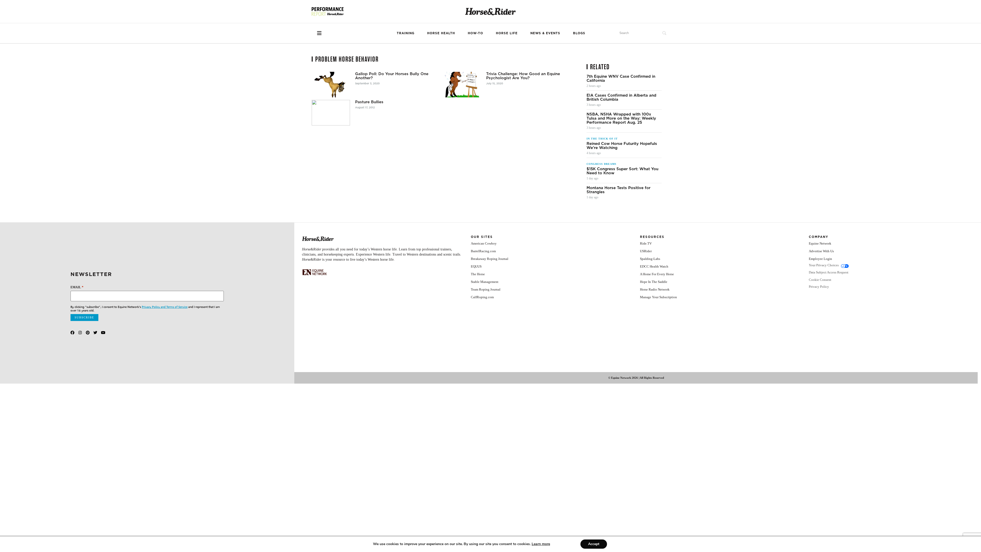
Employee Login (820, 259)
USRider (646, 251)
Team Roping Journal (485, 289)
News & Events (545, 33)
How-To (475, 33)
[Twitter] (95, 333)
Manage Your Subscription (658, 297)
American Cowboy (484, 243)
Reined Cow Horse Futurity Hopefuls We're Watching (622, 146)
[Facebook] (72, 333)
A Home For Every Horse (657, 274)
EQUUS (476, 266)
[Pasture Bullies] (331, 112)
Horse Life (507, 33)
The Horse (478, 274)
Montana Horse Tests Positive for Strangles (618, 190)
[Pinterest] (88, 333)
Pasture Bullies (369, 102)
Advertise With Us (821, 251)
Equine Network (820, 243)
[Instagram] (80, 333)
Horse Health (441, 33)
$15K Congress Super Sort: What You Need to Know (622, 171)
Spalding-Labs (650, 259)
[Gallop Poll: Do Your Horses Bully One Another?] (331, 84)
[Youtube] (103, 333)
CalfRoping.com (482, 297)
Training (405, 33)
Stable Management (484, 282)
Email (77, 287)
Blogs (579, 33)
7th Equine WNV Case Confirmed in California (621, 78)
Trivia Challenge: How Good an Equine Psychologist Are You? (523, 76)
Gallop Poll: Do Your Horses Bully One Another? (391, 76)
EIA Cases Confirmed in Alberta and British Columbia (621, 97)
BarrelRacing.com (483, 251)
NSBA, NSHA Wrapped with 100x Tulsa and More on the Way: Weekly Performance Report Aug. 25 (621, 118)
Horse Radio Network (655, 289)
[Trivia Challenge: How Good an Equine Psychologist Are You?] (462, 84)
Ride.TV (646, 243)
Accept (593, 544)
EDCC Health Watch (654, 266)
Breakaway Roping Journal (489, 259)
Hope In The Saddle (653, 282)
